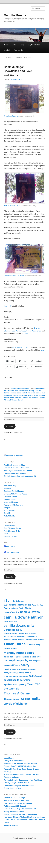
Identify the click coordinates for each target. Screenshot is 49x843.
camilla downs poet (10, 622)
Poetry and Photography (14, 505)
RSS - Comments (12, 552)
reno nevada (23, 677)
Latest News (8, 758)
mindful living (34, 644)
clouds (32, 633)
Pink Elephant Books (12, 528)
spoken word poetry (15, 684)
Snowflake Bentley (11, 116)
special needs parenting (17, 679)
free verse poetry (10, 639)
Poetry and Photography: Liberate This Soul (21, 774)
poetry (25, 665)
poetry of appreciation (28, 669)
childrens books (16, 393)
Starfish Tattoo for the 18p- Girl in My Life (20, 814)
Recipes (7, 507)
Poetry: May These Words (14, 760)
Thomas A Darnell (17, 693)
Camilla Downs (15, 15)
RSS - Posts (10, 546)
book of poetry (11, 612)
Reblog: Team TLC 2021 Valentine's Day (20, 766)
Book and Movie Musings (20, 388)
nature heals (9, 657)
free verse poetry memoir (27, 639)
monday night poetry (19, 652)
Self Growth (36, 676)
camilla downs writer (20, 625)
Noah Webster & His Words (14, 275)
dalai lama (26, 393)
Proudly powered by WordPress (24, 838)
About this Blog (10, 485)
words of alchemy (16, 703)
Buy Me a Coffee (34, 45)
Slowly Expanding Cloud (14, 811)
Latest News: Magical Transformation (19, 785)
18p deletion (17, 600)
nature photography (16, 660)
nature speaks (35, 660)
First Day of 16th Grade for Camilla (18, 470)
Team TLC (7, 306)
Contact (7, 50)
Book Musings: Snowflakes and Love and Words (18, 71)
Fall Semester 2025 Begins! (15, 473)
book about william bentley (24, 390)
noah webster (29, 395)
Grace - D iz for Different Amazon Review (20, 763)
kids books (8, 395)
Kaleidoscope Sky (11, 825)
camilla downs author (23, 617)
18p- (7, 600)
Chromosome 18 (13, 629)
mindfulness (10, 648)
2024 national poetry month (17, 604)
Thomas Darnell (17, 400)
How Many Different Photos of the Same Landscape (24, 817)
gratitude (41, 639)
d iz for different (10, 637)
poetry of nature (11, 676)
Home (6, 45)
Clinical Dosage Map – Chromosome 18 (20, 476)
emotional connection (27, 636)
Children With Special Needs (15, 494)
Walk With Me (9, 516)
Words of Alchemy (11, 777)
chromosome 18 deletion (16, 633)
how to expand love (38, 393)
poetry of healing (11, 672)
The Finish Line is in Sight (14, 465)
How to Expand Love (11, 205)
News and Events (11, 502)
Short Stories (9, 510)
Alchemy (7, 488)
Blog (22, 45)
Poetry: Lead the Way (12, 788)
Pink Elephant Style (12, 531)
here (26, 333)
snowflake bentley (21, 397)
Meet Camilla (18, 50)
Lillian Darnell (18, 395)
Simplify (7, 513)
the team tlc (33, 397)
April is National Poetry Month (17, 608)
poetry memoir (12, 669)
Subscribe (9, 426)
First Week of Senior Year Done (16, 467)
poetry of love (25, 672)
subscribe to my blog (20, 347)
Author (14, 45)
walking (25, 699)
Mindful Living (10, 499)
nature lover (35, 656)
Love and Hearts (10, 496)
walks (36, 698)
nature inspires (22, 656)
